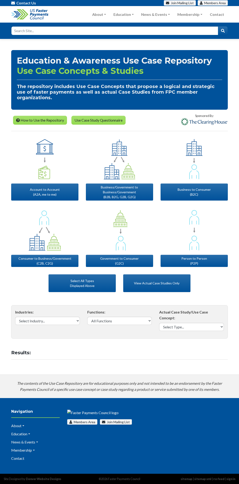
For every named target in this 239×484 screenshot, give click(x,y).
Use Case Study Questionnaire (98, 120)
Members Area (84, 422)
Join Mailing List (118, 422)
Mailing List (182, 3)
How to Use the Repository (42, 120)
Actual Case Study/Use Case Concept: (183, 315)
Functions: (96, 312)
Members (215, 3)
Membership (188, 14)
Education (122, 14)
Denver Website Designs (43, 479)
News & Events (154, 14)
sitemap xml (202, 479)
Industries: (24, 312)
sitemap (186, 479)
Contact (217, 14)
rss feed (219, 479)
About (97, 14)
